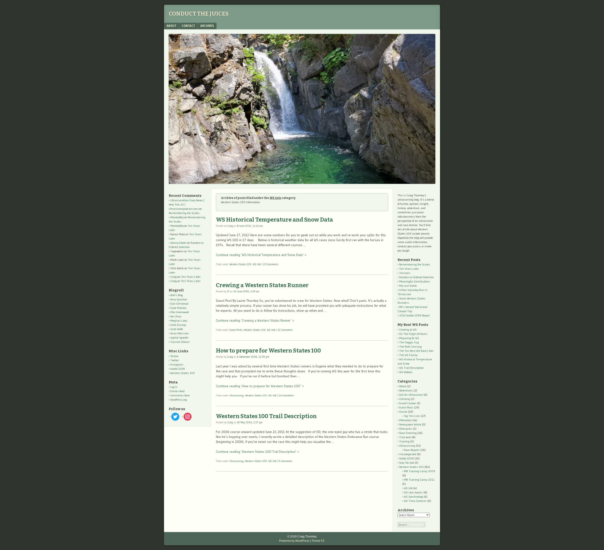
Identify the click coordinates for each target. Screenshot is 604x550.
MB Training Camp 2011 (419, 479)
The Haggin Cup (409, 342)
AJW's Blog (176, 295)
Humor (403, 411)
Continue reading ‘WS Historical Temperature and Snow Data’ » (261, 255)
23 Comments (270, 264)
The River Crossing (410, 346)
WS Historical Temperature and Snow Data (274, 219)
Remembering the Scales (184, 213)
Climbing (404, 399)
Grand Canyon (407, 403)
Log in (173, 387)
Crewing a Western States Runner (262, 285)
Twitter (174, 360)
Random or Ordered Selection (416, 277)
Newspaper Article (410, 424)
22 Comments (285, 330)
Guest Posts (235, 330)
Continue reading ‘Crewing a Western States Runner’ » (255, 320)
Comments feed (179, 395)
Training (404, 441)
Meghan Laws (179, 320)
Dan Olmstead (179, 303)
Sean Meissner (179, 333)
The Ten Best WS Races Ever (416, 351)
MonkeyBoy (177, 217)
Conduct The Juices (199, 13)
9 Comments (285, 461)
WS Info (257, 264)
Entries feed (177, 391)
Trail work (405, 437)
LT (228, 291)
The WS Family (408, 355)
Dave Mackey (178, 308)
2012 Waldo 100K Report (414, 315)
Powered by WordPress (294, 540)
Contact (188, 26)
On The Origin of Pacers (413, 334)
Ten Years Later (191, 276)
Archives (207, 26)
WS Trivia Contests (415, 501)
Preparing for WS (409, 338)
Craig (230, 225)
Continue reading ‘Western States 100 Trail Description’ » (257, 451)
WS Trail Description (411, 367)
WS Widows (405, 372)
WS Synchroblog (413, 496)
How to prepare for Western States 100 (268, 350)
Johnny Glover (178, 242)
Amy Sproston (178, 299)
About (171, 26)
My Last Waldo (408, 285)
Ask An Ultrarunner (411, 394)
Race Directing (408, 433)
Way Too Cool (406, 462)
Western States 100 (240, 264)
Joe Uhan (175, 316)
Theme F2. (318, 540)
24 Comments (286, 395)
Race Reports (412, 450)
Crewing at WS (408, 329)
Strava (174, 356)
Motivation (405, 420)
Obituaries (405, 428)
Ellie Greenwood (179, 312)
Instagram (176, 364)
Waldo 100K (177, 368)
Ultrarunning (236, 395)
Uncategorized (407, 454)
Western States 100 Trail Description (266, 416)
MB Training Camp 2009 (419, 471)
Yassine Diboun (180, 342)
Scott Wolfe (176, 329)
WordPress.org (178, 399)
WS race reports (413, 492)
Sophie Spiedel (179, 337)
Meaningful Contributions (414, 281)
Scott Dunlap (178, 325)
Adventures (406, 390)
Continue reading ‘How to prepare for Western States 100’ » (260, 386)
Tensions (404, 273)
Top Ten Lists (412, 416)
